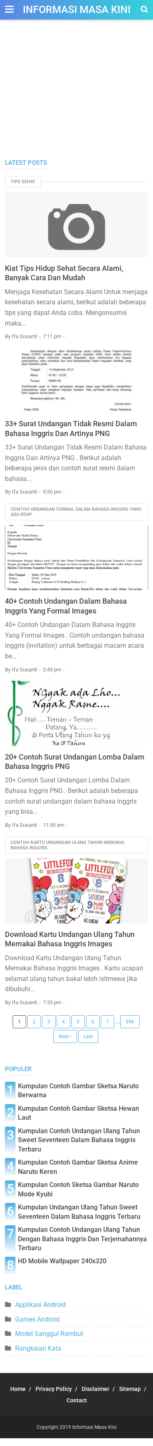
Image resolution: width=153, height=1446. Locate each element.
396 (130, 1022)
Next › (65, 1036)
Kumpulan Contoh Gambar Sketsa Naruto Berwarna (78, 1090)
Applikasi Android (40, 1305)
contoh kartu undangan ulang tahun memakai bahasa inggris (67, 845)
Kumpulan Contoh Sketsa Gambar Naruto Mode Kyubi (78, 1189)
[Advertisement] (76, 97)
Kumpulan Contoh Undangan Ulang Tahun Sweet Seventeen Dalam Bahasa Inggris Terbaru (79, 1140)
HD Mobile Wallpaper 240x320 (62, 1261)
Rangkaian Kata (38, 1348)
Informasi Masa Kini (77, 10)
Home (18, 1389)
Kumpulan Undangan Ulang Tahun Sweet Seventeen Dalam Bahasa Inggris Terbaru (79, 1211)
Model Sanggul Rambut (49, 1333)
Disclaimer (95, 1389)
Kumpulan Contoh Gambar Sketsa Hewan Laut (78, 1113)
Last (88, 1036)
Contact (77, 1400)
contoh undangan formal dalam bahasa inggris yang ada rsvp (76, 512)
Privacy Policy (53, 1389)
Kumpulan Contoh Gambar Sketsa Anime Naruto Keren (78, 1166)
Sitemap (130, 1389)
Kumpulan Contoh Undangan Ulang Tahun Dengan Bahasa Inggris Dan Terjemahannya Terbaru (82, 1239)
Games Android (37, 1319)
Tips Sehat (23, 181)
